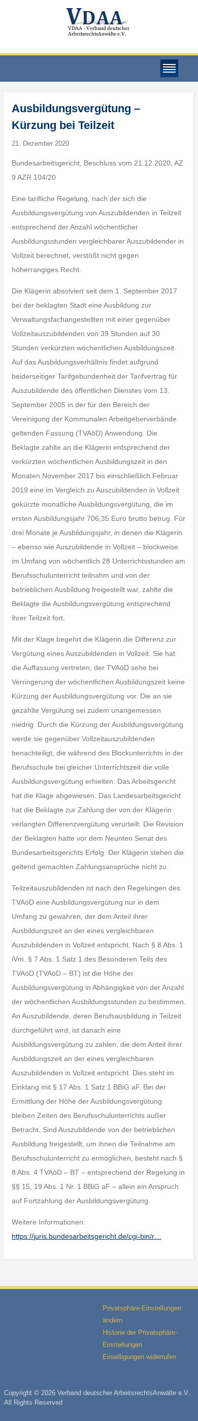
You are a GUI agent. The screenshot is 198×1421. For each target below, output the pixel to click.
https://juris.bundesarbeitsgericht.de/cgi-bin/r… (86, 1236)
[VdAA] (99, 22)
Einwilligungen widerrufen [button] (139, 1357)
